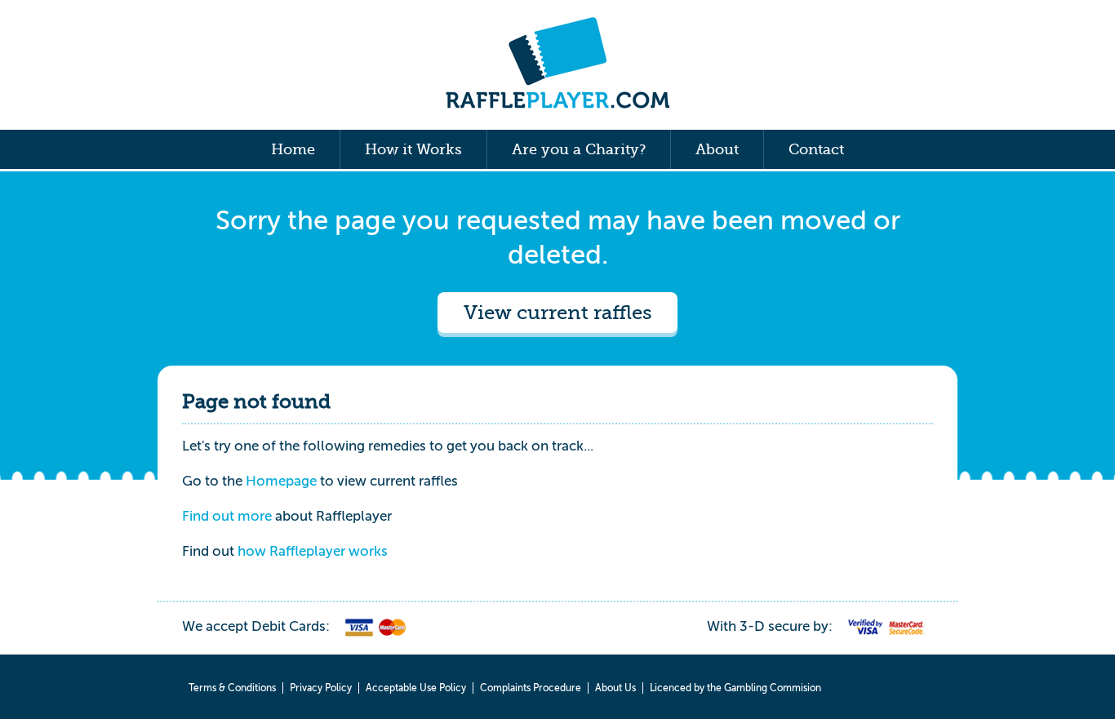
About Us (615, 688)
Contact (816, 149)
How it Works (413, 149)
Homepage (281, 481)
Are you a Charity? (579, 149)
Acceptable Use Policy (416, 688)
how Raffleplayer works (313, 551)
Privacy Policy (321, 688)
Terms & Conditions (232, 688)
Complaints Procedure (530, 688)
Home (293, 149)
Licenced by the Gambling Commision (735, 688)
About (717, 149)
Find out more (227, 516)
